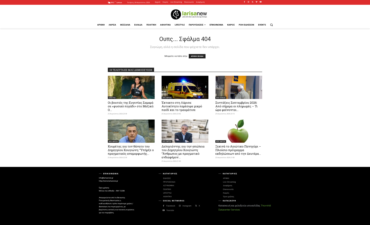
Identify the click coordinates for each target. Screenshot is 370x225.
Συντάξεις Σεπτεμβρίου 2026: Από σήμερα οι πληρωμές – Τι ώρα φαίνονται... (236, 106)
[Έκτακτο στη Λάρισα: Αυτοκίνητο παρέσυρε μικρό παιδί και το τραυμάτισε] (185, 87)
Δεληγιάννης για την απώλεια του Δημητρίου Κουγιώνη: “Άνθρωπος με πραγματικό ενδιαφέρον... (183, 151)
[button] (271, 24)
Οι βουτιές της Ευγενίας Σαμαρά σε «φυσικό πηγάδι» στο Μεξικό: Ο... (131, 106)
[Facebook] (244, 2)
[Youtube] (260, 2)
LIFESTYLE (112, 98)
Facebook (170, 206)
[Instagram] (248, 2)
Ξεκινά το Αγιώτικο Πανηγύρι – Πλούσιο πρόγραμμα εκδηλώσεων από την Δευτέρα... (238, 150)
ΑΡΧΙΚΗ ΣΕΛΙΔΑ (197, 56)
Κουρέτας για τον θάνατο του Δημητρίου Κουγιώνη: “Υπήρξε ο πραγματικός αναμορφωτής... (131, 150)
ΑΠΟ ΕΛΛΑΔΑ (220, 98)
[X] (252, 2)
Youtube (170, 210)
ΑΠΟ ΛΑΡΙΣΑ (166, 98)
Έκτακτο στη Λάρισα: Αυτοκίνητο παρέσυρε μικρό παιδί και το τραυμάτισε (182, 106)
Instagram (187, 206)
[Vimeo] (256, 2)
